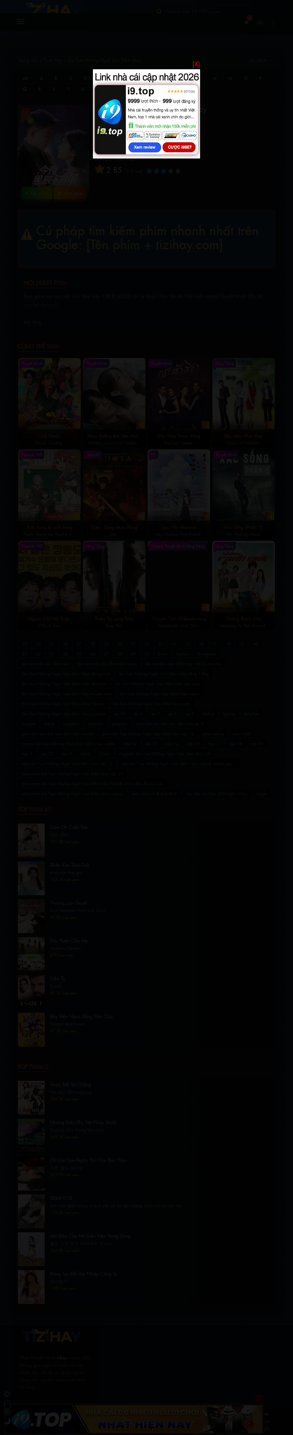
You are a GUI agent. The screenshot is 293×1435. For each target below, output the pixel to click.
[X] (196, 64)
